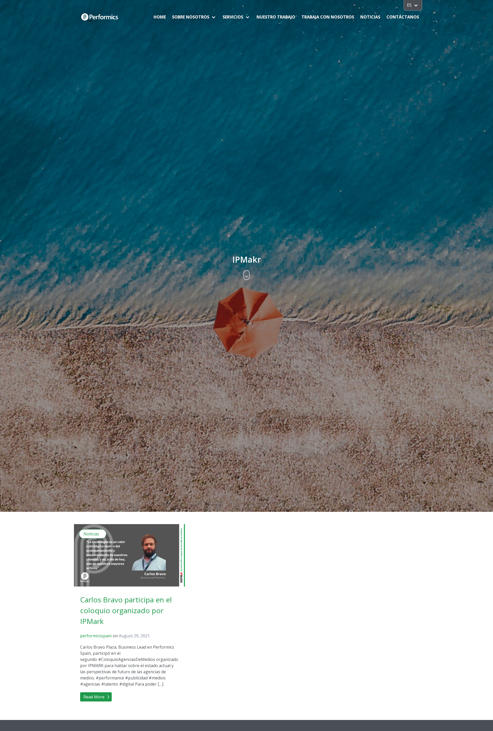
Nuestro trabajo (276, 17)
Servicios (233, 17)
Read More (94, 697)
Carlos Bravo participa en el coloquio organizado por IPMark (126, 610)
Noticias (370, 17)
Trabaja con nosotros (327, 17)
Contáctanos (402, 17)
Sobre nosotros (190, 17)
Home (160, 17)
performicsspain (96, 636)
